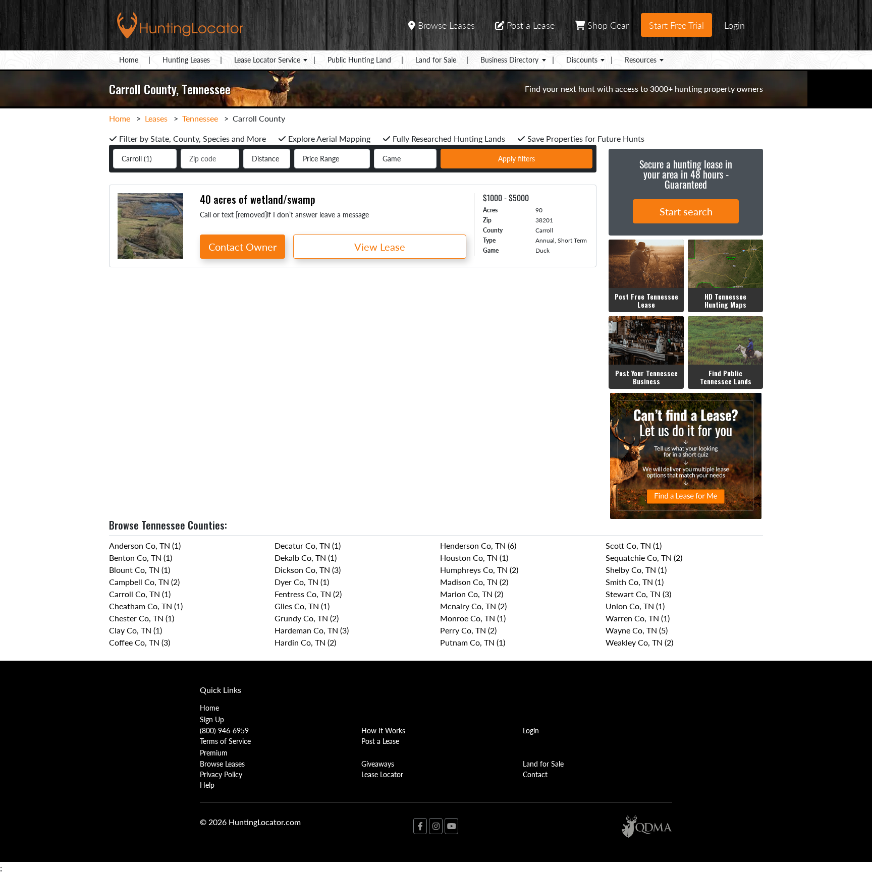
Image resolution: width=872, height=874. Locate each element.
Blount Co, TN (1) (139, 569)
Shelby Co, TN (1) (636, 569)
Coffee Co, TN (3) (139, 642)
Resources (641, 59)
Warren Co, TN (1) (638, 618)
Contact (535, 774)
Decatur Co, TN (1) (308, 545)
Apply (516, 158)
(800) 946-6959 (224, 730)
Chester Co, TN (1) (141, 618)
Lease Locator (382, 774)
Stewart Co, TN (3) (638, 594)
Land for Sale (435, 59)
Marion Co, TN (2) (471, 594)
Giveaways (377, 764)
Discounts (581, 59)
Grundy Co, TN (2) (307, 618)
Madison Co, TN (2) (474, 582)
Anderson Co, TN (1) (145, 545)
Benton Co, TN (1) (140, 557)
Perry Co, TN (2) (468, 630)
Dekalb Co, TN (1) (306, 557)
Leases (156, 118)
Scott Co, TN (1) (634, 545)
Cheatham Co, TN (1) (146, 606)
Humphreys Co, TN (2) (479, 569)
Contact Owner (242, 247)
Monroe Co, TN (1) (473, 618)
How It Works (383, 730)
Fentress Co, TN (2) (308, 594)
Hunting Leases (186, 59)
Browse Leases (445, 25)
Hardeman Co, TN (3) (312, 630)
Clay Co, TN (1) (135, 630)
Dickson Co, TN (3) (308, 569)
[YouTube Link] (451, 826)
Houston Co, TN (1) (474, 557)
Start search (686, 211)
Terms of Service (225, 741)
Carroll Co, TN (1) (140, 594)
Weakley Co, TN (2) (639, 642)
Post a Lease (529, 25)
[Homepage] (180, 24)
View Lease (379, 247)
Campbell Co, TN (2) (144, 582)
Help (207, 785)
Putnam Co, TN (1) (472, 642)
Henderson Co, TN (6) (478, 545)
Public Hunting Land (359, 59)
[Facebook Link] (420, 826)
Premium (214, 752)
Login (734, 25)
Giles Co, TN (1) (302, 606)
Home (128, 59)
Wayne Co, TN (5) (637, 630)
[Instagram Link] (436, 826)
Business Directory (509, 59)
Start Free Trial (676, 25)
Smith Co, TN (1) (635, 582)
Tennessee (200, 118)
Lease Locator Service (267, 59)
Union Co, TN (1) (635, 606)
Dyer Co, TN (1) (302, 582)
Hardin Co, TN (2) (305, 642)
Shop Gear (607, 25)
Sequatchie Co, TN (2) (644, 557)
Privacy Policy (221, 774)
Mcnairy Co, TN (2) (473, 606)
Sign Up (212, 719)
